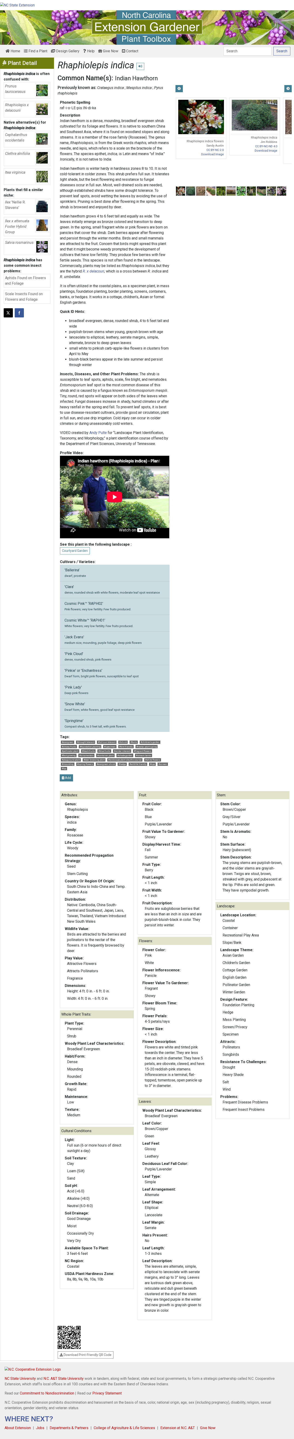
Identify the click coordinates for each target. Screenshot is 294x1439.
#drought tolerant (85, 742)
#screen (162, 764)
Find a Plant (37, 51)
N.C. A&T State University (63, 1378)
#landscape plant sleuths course (124, 759)
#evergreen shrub (106, 764)
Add (67, 778)
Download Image (212, 154)
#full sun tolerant (107, 742)
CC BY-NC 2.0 (215, 150)
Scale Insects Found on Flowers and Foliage (24, 297)
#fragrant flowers (142, 751)
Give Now (110, 51)
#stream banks (143, 755)
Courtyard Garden (75, 551)
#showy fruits (69, 746)
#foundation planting (90, 746)
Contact (131, 51)
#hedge (122, 764)
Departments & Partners (69, 1428)
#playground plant (71, 759)
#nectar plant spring (146, 746)
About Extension (18, 1428)
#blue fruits (104, 751)
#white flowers (152, 759)
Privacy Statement (107, 1393)
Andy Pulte (98, 433)
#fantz (133, 742)
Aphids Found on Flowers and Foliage (25, 281)
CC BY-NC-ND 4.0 (266, 146)
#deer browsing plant (94, 759)
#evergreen (67, 742)
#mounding (68, 764)
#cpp (152, 764)
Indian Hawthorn (136, 78)
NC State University (20, 1378)
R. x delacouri (93, 271)
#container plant (105, 755)
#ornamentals (86, 755)
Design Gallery (67, 51)
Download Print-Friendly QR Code (87, 1355)
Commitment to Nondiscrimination (47, 1393)
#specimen (110, 746)
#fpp (64, 768)
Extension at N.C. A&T (177, 1428)
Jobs (40, 1428)
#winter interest (122, 751)
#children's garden (150, 742)
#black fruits (88, 751)
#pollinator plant (70, 751)
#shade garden (124, 755)
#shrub (123, 742)
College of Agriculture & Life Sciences (124, 1428)
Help (90, 51)
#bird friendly (126, 746)
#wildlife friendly (138, 764)
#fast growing (69, 755)
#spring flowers (85, 764)
